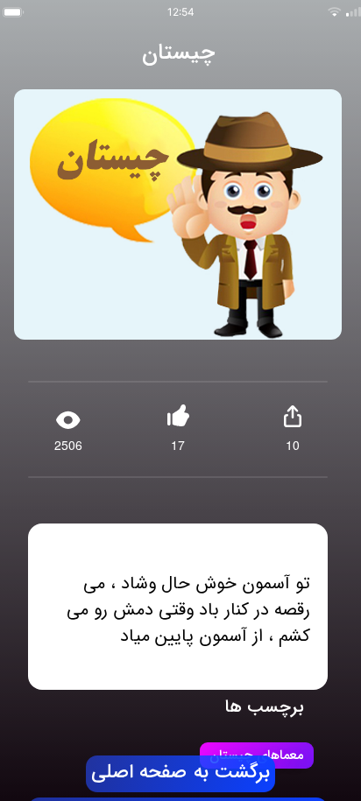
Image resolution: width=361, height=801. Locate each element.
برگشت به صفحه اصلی (180, 773)
